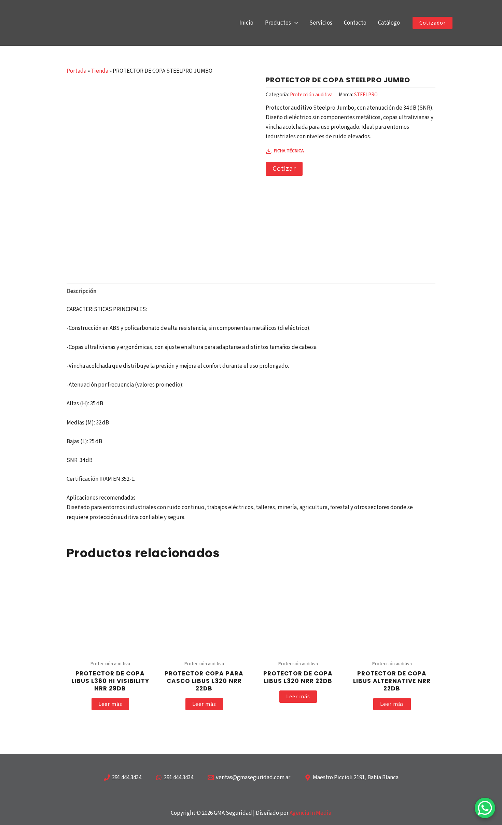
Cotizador (432, 23)
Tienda (99, 71)
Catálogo (389, 23)
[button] (294, 23)
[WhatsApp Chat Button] (485, 808)
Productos (278, 23)
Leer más (110, 704)
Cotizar (284, 168)
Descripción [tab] (81, 291)
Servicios (320, 23)
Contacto (355, 23)
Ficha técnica (289, 151)
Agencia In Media (310, 813)
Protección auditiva (311, 94)
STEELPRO (366, 94)
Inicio (246, 23)
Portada (76, 71)
